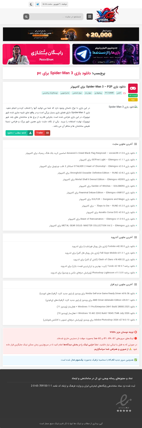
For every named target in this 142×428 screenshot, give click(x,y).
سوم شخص (77, 93)
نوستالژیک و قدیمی (50, 93)
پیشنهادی (98, 93)
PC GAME (109, 93)
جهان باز (88, 93)
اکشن (119, 93)
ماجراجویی (65, 93)
